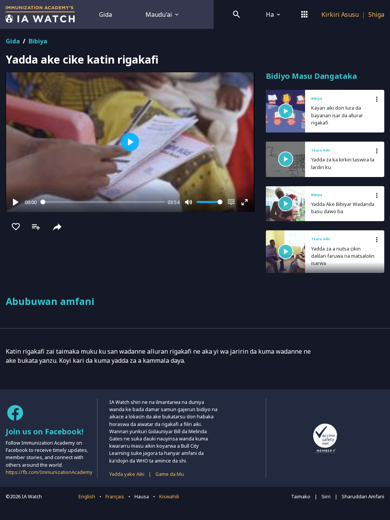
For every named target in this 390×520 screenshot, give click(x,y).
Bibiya (38, 41)
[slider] (102, 202)
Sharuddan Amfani (363, 496)
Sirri (326, 496)
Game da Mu (169, 474)
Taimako (300, 496)
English (86, 496)
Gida (105, 14)
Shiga (376, 14)
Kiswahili (169, 496)
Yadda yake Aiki (126, 474)
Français (114, 496)
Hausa (141, 496)
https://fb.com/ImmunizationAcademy (49, 472)
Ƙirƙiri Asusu (340, 14)
